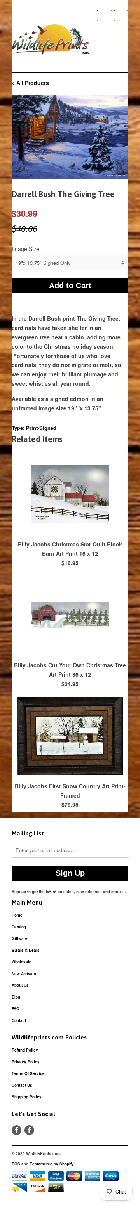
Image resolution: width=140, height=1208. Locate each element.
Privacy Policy (26, 1061)
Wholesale (22, 962)
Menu (104, 15)
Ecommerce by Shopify (52, 1164)
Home (17, 915)
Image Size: (26, 249)
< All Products (30, 83)
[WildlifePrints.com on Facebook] (29, 1130)
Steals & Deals (26, 950)
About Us (20, 985)
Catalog (19, 927)
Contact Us (22, 1085)
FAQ (15, 1008)
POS (16, 1164)
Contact (19, 1020)
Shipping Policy (27, 1097)
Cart (121, 15)
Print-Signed (41, 427)
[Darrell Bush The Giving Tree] (70, 137)
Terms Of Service (28, 1073)
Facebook (16, 1130)
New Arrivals (24, 973)
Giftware (20, 938)
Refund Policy (25, 1050)
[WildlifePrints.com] (50, 41)
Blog (16, 997)
